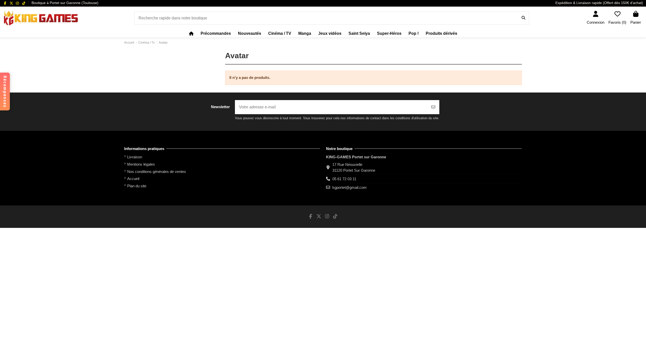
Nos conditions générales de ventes (156, 171)
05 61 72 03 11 (344, 179)
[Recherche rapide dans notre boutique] (523, 18)
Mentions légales (141, 164)
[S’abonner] (433, 107)
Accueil (133, 178)
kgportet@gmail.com (349, 187)
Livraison (134, 157)
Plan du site (136, 186)
